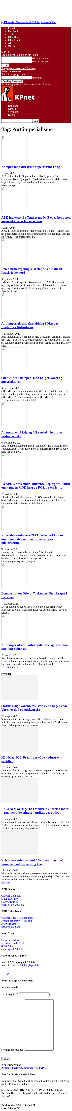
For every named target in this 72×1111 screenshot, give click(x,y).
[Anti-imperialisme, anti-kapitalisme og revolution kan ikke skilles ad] (13, 638)
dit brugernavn (40, 58)
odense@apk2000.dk (12, 904)
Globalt (12, 108)
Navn (9, 987)
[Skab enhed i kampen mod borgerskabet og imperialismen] (13, 371)
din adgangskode (41, 61)
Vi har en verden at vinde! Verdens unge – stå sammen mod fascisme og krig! (32, 862)
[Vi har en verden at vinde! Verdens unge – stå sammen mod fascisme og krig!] (19, 853)
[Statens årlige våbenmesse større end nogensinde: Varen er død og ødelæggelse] (19, 699)
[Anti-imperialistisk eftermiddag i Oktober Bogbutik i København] (13, 316)
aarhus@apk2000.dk (12, 949)
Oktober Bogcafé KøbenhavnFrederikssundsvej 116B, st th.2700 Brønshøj (17, 920)
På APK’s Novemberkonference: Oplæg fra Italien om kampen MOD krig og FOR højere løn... (35, 485)
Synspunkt (13, 111)
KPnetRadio (14, 40)
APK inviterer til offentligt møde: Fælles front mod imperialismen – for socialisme (36, 219)
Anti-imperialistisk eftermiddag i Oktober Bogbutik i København (29, 325)
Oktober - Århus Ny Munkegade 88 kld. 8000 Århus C (13, 943)
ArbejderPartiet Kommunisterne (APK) (24, 1067)
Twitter (12, 34)
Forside (12, 28)
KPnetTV (13, 37)
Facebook (13, 31)
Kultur (11, 114)
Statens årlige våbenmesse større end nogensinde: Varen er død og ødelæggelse (34, 707)
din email (37, 77)
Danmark (13, 105)
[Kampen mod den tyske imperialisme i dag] (13, 160)
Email (9, 994)
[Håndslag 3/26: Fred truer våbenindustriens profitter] (19, 750)
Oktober (12, 46)
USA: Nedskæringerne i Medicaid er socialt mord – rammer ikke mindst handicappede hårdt (35, 810)
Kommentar (12, 1049)
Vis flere (5, 882)
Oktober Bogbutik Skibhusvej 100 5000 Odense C (11, 898)
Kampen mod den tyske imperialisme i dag (30, 167)
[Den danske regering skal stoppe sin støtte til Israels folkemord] (13, 262)
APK (11, 43)
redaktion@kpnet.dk (28, 965)
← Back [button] (5, 973)
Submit (6, 1059)
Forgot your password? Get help (18, 68)
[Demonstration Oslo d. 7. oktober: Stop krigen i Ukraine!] (13, 586)
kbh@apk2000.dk (10, 926)
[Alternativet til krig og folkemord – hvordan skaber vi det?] (13, 425)
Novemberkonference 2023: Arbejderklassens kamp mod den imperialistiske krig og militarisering (32, 539)
